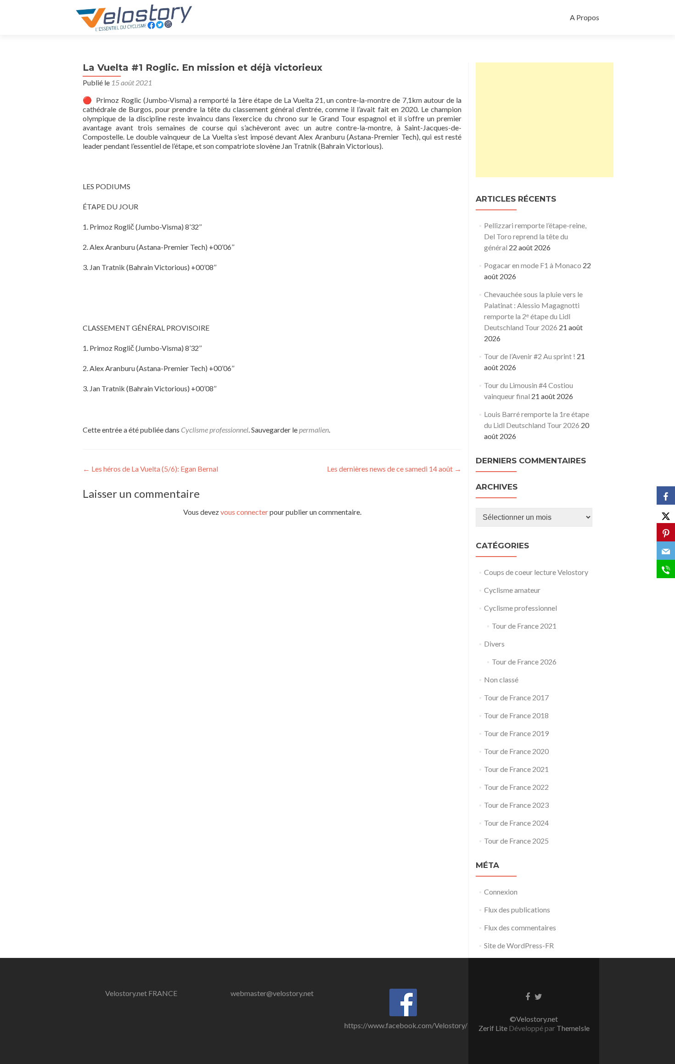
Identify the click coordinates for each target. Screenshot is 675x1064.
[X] (666, 514)
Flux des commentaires (520, 927)
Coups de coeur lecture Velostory (536, 572)
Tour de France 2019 (516, 733)
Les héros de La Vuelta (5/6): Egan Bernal (150, 468)
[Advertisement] (544, 119)
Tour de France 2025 (516, 840)
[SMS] (666, 569)
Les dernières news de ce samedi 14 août (394, 468)
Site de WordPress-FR (519, 945)
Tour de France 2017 (516, 697)
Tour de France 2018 (516, 715)
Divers (494, 643)
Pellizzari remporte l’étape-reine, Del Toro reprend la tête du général (535, 236)
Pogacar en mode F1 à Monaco (532, 265)
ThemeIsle (573, 1028)
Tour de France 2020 (516, 751)
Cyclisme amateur (512, 589)
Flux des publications (517, 909)
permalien (314, 429)
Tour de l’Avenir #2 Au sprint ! (529, 356)
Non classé (501, 679)
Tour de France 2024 (516, 822)
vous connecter (244, 511)
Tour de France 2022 (516, 787)
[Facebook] (666, 495)
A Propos (584, 17)
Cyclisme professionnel (214, 429)
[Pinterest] (666, 532)
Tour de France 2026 (524, 661)
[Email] (666, 550)
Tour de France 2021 (524, 625)
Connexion (501, 891)
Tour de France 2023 (516, 804)
